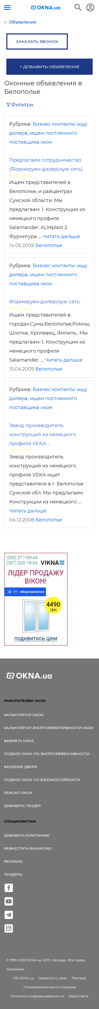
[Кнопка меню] (7, 7)
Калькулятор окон (24, 715)
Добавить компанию (27, 835)
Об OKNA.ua (23, 978)
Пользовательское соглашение (49, 987)
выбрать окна (19, 741)
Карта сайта (78, 996)
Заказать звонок (37, 41)
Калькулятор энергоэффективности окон (49, 728)
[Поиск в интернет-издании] (78, 7)
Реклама (13, 861)
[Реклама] (36, 600)
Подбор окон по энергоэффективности (46, 754)
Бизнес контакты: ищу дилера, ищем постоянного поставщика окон (48, 133)
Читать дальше (61, 236)
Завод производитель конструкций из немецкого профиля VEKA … (42, 434)
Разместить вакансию (28, 848)
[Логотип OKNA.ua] (45, 8)
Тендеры (13, 874)
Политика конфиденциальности (37, 996)
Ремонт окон (18, 793)
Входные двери (20, 767)
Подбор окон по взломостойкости (42, 780)
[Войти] (90, 7)
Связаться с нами (52, 978)
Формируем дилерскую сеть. (45, 302)
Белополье (48, 245)
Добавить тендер (22, 806)
